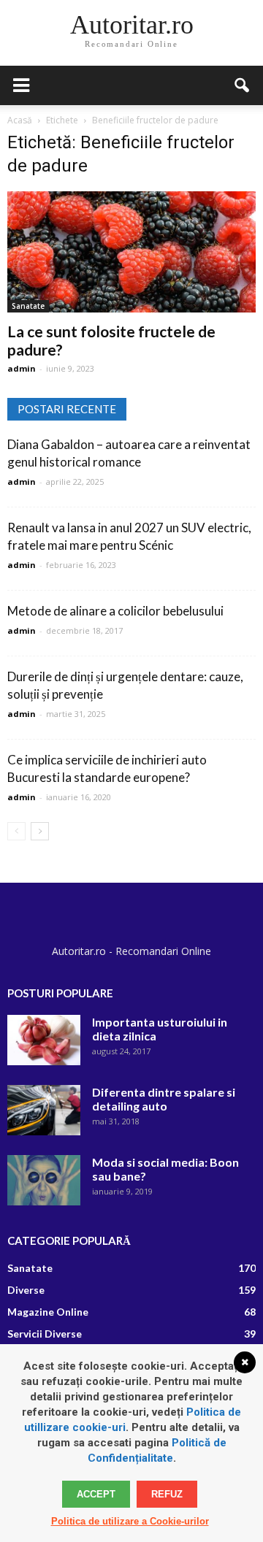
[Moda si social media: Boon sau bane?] (43, 1180)
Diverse (26, 1290)
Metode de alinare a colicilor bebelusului (115, 610)
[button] (242, 85)
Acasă (19, 120)
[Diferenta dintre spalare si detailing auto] (43, 1110)
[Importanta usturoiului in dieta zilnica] (43, 1040)
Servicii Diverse (44, 1333)
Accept (96, 1494)
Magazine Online (47, 1311)
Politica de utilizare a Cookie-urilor (130, 1521)
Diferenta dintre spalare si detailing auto (163, 1099)
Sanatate (28, 306)
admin (21, 368)
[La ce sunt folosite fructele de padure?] (131, 251)
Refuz (167, 1494)
